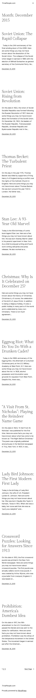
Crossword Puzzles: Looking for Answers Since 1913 (17, 543)
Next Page (29, 669)
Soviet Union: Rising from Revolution (13, 96)
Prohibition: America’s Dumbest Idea (13, 611)
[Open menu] (33, 3)
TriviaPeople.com (8, 3)
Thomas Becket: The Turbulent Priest (15, 161)
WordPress (22, 691)
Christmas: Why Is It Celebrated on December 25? (17, 281)
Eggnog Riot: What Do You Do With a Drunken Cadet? (18, 346)
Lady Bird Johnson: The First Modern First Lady (18, 479)
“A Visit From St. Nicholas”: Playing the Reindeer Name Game (17, 413)
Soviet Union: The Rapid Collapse (17, 36)
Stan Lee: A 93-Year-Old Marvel (16, 221)
